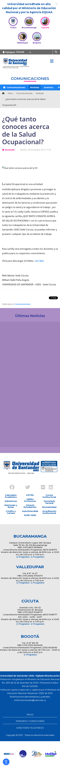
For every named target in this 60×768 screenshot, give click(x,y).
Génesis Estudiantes (30, 506)
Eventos (48, 87)
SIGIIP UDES (30, 515)
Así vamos (10, 440)
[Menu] (51, 61)
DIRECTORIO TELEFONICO (30, 728)
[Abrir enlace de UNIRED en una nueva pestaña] (23, 754)
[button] (6, 761)
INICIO (30, 714)
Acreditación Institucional (49, 512)
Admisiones (11, 501)
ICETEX (30, 495)
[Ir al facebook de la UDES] (10, 487)
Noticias (34, 87)
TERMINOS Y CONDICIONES (30, 721)
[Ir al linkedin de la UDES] (49, 487)
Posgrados (38, 557)
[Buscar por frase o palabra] (56, 51)
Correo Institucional (49, 496)
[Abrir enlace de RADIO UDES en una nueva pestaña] (9, 754)
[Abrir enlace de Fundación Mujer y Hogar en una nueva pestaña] (37, 754)
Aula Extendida (30, 511)
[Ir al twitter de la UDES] (26, 487)
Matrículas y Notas (10, 506)
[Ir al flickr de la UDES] (41, 487)
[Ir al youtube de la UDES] (34, 485)
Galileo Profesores (30, 500)
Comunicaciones (15, 87)
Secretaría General (49, 502)
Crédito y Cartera (11, 512)
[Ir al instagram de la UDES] (18, 485)
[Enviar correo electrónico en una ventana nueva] (30, 700)
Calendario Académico (11, 496)
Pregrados (24, 557)
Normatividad (49, 507)
